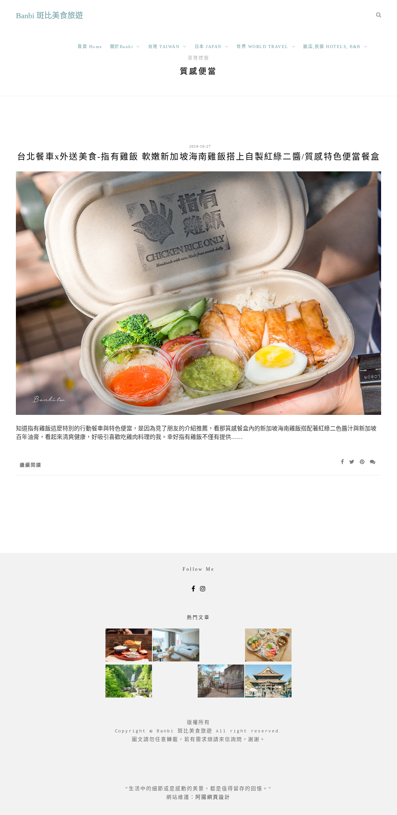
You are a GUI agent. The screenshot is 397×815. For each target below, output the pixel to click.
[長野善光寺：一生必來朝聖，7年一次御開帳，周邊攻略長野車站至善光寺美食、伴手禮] (268, 682)
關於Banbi (121, 46)
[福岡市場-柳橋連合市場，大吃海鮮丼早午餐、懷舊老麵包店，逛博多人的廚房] (268, 646)
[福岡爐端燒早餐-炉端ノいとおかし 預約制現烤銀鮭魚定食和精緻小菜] (128, 646)
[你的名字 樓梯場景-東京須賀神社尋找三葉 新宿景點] (221, 682)
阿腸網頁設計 (212, 796)
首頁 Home (90, 46)
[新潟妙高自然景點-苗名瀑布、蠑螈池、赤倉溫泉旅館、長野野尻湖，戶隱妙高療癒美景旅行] (128, 682)
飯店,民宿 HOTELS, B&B (332, 46)
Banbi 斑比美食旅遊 (49, 15)
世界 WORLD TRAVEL (262, 46)
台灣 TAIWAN (164, 46)
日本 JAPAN (208, 46)
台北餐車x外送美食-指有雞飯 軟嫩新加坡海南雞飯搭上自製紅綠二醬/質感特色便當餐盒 (198, 156)
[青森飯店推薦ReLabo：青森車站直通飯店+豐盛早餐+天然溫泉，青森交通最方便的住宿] (176, 646)
